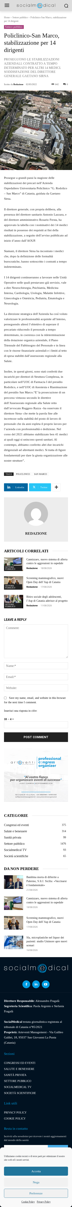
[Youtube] (45, 984)
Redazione (18, 84)
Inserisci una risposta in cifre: (20, 710)
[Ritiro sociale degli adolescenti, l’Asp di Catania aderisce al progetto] (13, 601)
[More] (56, 487)
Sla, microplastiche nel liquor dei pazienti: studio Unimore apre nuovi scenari (46, 941)
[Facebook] (26, 984)
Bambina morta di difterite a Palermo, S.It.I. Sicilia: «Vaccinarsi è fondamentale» (46, 881)
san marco (40, 474)
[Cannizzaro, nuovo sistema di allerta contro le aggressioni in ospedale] (13, 564)
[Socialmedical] (36, 5)
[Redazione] (36, 514)
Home (7, 17)
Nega (36, 1182)
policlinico (23, 474)
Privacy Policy (44, 1201)
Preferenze (36, 1193)
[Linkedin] (36, 984)
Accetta (36, 1171)
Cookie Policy (28, 1201)
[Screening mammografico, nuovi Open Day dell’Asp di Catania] (13, 583)
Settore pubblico (20, 17)
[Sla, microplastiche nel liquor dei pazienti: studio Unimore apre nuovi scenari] (13, 942)
